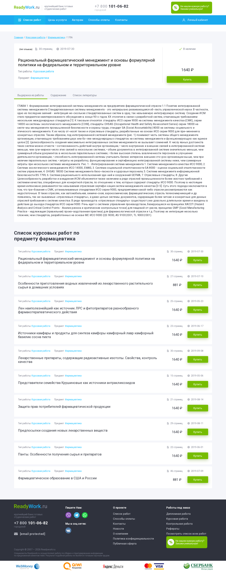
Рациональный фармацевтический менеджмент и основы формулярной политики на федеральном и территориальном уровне (86, 260)
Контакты (121, 20)
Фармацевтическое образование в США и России (57, 478)
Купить (187, 79)
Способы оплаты (99, 20)
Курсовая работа (35, 37)
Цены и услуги (57, 20)
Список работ (32, 20)
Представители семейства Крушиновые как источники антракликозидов (76, 383)
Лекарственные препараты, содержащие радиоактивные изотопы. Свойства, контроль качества (87, 360)
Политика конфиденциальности (133, 538)
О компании (120, 533)
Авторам (77, 20)
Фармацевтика (56, 37)
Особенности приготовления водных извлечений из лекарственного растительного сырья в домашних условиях (85, 285)
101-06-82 (112, 6)
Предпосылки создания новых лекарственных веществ (63, 430)
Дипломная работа (178, 513)
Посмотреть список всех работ (186, 533)
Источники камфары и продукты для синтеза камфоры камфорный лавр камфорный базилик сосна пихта (85, 335)
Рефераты (172, 528)
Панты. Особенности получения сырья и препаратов (60, 454)
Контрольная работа (179, 523)
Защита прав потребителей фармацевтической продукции (64, 407)
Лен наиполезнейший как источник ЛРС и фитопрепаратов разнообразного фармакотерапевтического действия (78, 310)
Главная (18, 37)
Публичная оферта (124, 543)
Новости (118, 528)
